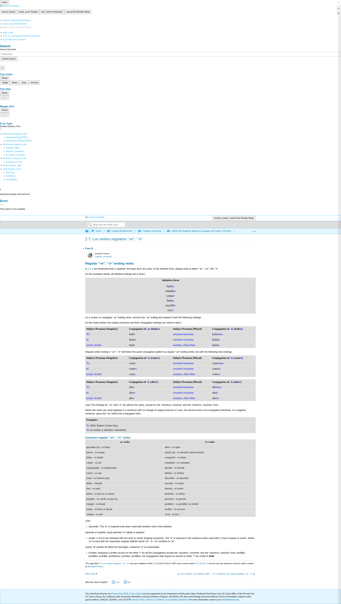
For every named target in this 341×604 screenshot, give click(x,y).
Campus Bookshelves (122, 231)
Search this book (8, 49)
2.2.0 (90, 268)
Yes (117, 582)
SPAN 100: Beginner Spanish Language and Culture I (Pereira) (201, 231)
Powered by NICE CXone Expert (127, 594)
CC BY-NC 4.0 (202, 563)
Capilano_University (103, 257)
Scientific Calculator (15, 155)
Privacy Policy (138, 600)
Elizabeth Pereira (95, 566)
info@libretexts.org (230, 600)
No (129, 582)
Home (98, 231)
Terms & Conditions (155, 600)
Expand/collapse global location (254, 230)
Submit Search (9, 59)
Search (90, 225)
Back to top (90, 574)
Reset (4, 78)
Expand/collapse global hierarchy (88, 231)
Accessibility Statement (177, 600)
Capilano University (152, 231)
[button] (10, 176)
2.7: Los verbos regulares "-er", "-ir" (114, 563)
